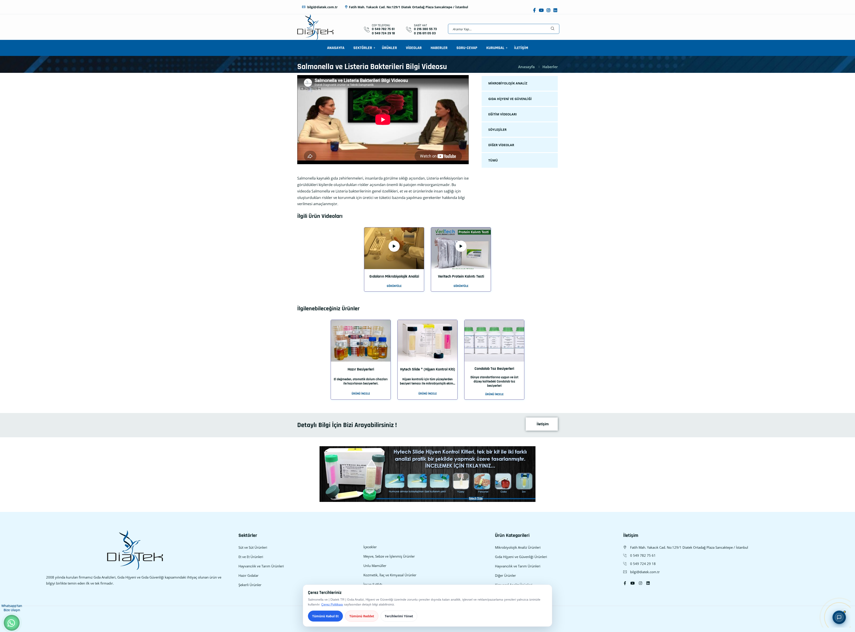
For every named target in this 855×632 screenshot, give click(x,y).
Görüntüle (394, 286)
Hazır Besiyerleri (361, 369)
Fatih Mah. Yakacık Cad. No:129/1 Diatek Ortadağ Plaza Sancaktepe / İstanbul (408, 7)
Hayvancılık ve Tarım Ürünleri (261, 566)
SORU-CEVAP (466, 47)
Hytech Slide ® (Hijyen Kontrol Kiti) (427, 369)
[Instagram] (548, 10)
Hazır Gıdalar (248, 575)
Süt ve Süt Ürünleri (252, 547)
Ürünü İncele (361, 394)
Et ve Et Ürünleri (250, 556)
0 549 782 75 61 (383, 29)
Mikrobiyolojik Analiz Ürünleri (518, 547)
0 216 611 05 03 (425, 33)
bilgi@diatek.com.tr (322, 7)
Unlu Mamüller (374, 565)
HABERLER (439, 47)
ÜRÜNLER (389, 47)
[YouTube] (541, 10)
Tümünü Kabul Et (325, 616)
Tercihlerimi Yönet (399, 616)
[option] (394, 262)
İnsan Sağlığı (372, 584)
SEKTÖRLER (362, 47)
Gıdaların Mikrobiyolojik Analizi (394, 276)
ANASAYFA (335, 47)
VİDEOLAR (414, 47)
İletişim (542, 424)
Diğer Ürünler (505, 575)
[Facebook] (534, 10)
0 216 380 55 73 (425, 29)
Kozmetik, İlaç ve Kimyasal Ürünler (389, 575)
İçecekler (370, 547)
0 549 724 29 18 (383, 33)
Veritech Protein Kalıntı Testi (461, 276)
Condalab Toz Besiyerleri (494, 368)
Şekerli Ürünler (249, 585)
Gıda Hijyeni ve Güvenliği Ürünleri (521, 556)
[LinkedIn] (555, 10)
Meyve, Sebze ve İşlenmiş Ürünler (389, 556)
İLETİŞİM (521, 47)
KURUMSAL (495, 47)
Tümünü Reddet (361, 616)
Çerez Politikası (332, 604)
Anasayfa (526, 66)
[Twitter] (632, 583)
